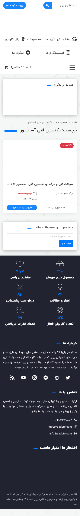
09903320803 (23, 67)
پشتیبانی (63, 39)
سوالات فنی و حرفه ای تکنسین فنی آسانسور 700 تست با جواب (40, 184)
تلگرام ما (18, 53)
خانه (74, 123)
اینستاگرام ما (55, 53)
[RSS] (12, 378)
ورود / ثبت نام (14, 5)
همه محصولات (37, 39)
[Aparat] (56, 378)
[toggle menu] (72, 67)
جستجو (66, 243)
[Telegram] (45, 378)
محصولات (61, 123)
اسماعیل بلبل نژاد (56, 207)
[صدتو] (40, 22)
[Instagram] (34, 378)
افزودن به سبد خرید (22, 207)
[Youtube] (23, 378)
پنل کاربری (12, 39)
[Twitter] (67, 378)
